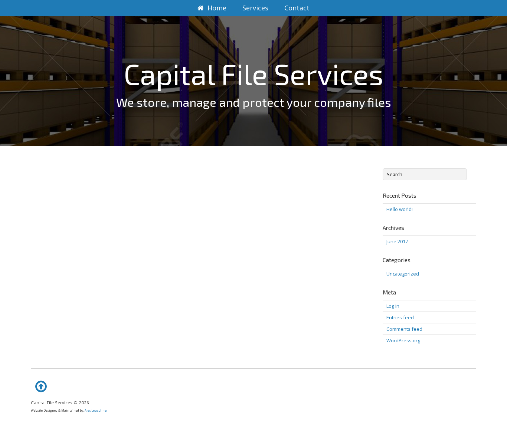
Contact (297, 7)
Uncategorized (402, 273)
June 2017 (397, 241)
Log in (392, 306)
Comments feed (404, 329)
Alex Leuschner (96, 410)
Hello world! (399, 209)
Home (216, 7)
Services (255, 7)
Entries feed (400, 317)
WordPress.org (403, 340)
